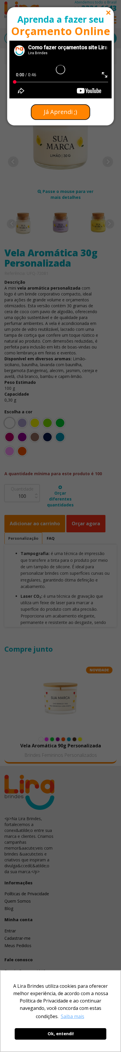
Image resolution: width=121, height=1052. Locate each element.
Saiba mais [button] (72, 1016)
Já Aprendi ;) (60, 112)
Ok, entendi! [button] (61, 1033)
